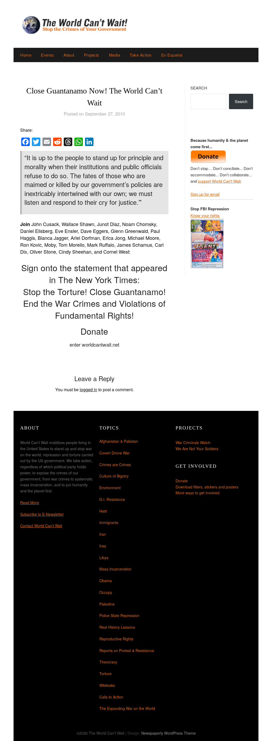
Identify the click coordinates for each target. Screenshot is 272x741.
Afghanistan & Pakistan (118, 441)
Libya (103, 557)
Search (198, 88)
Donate (182, 480)
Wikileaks (107, 685)
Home (25, 55)
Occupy (105, 592)
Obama (105, 580)
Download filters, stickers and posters (207, 486)
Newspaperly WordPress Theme (168, 733)
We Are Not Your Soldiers (197, 448)
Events (47, 55)
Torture (105, 673)
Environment (110, 487)
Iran (102, 534)
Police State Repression (119, 615)
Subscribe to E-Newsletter (42, 514)
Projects (91, 55)
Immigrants (108, 522)
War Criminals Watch (193, 442)
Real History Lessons (117, 627)
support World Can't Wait (219, 181)
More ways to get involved (197, 492)
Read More (29, 502)
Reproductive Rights (116, 638)
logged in (88, 389)
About (68, 55)
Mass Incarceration (115, 569)
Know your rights (205, 215)
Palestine (107, 604)
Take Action (141, 55)
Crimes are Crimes (115, 464)
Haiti (103, 511)
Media (114, 55)
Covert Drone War (114, 452)
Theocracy (108, 662)
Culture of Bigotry (114, 476)
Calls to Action (111, 697)
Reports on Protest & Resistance (126, 650)
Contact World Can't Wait (41, 525)
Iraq (102, 545)
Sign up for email (204, 194)
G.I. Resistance (112, 499)
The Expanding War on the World (127, 708)
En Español (171, 55)
